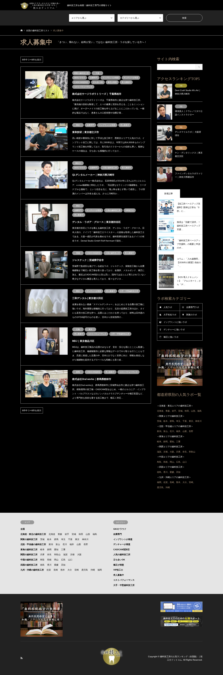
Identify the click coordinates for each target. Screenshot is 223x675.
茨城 (42, 539)
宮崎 (76, 570)
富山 (58, 544)
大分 (70, 570)
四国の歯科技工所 (28, 565)
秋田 (81, 534)
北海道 (52, 534)
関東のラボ (191, 314)
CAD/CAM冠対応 (121, 549)
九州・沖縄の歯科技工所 (32, 570)
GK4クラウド (119, 529)
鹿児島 (84, 570)
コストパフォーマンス (124, 580)
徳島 (42, 565)
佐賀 (49, 570)
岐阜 (42, 549)
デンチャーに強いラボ (174, 329)
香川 (49, 565)
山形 (88, 534)
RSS (21, 658)
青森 (60, 534)
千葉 (70, 539)
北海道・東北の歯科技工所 (33, 534)
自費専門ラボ (192, 307)
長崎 (56, 570)
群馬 (56, 539)
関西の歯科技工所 (28, 554)
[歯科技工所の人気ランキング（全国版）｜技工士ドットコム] (111, 665)
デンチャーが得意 (121, 544)
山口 (70, 559)
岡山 (56, 559)
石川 (65, 544)
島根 (49, 559)
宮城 (74, 534)
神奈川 (85, 539)
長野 (86, 544)
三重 (63, 549)
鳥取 (42, 559)
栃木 (49, 539)
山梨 (79, 544)
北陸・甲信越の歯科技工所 (33, 544)
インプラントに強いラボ (175, 322)
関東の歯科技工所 (28, 539)
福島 (95, 534)
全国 (22, 529)
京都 (72, 554)
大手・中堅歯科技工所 (124, 585)
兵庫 (42, 554)
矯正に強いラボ (171, 337)
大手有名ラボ (170, 314)
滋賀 (65, 554)
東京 (77, 539)
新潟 (51, 544)
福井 (72, 544)
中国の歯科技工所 (28, 559)
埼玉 (63, 539)
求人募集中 (118, 575)
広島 (63, 559)
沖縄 (93, 570)
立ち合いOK (119, 559)
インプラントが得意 (122, 539)
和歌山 (57, 554)
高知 (63, 565)
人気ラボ (168, 307)
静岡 (49, 549)
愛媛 (56, 565)
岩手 (67, 534)
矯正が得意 (118, 565)
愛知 (56, 549)
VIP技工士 (118, 570)
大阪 (79, 554)
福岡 (100, 570)
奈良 (49, 554)
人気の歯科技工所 (121, 554)
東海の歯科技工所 (28, 549)
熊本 (63, 570)
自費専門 (117, 534)
